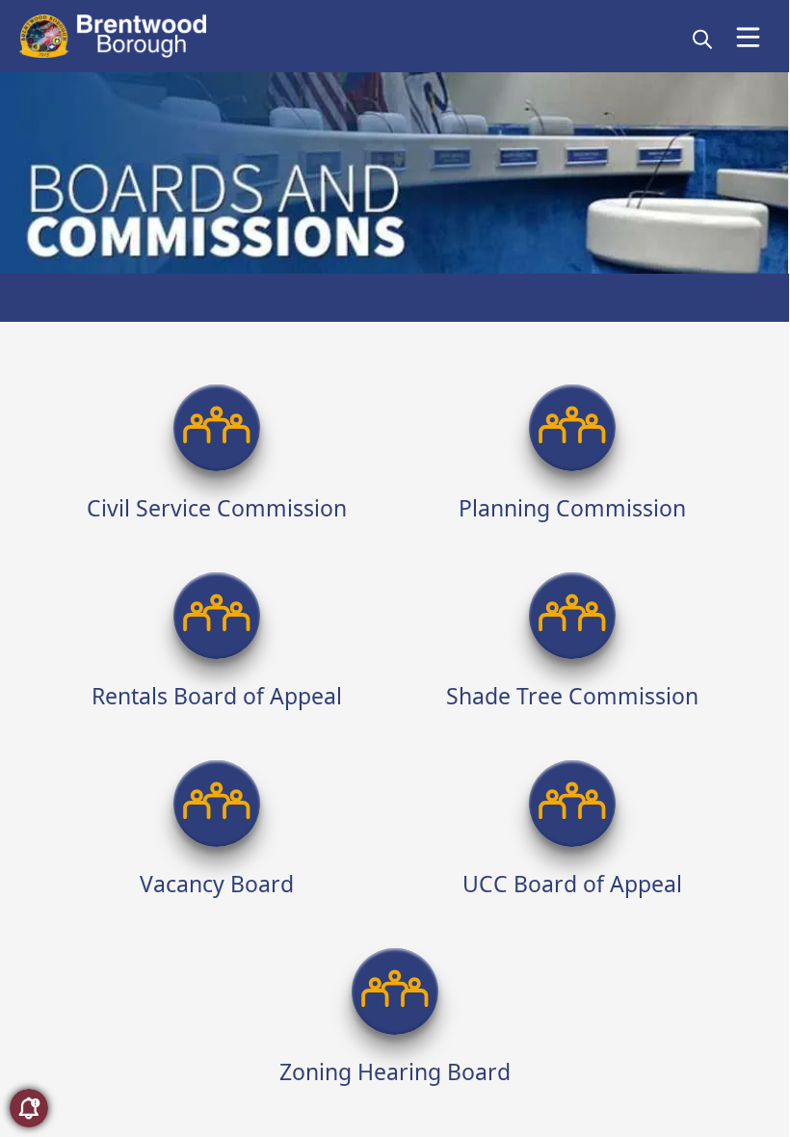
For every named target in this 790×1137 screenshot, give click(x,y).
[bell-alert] (29, 1108)
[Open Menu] (748, 37)
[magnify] (702, 38)
